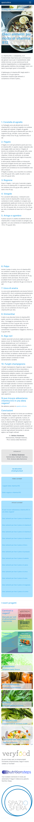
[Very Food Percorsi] (16, 753)
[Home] (17, 801)
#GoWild (6, 702)
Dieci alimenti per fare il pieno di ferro (14, 545)
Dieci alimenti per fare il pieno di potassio (16, 552)
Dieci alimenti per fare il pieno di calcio (15, 565)
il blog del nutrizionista (13, 9)
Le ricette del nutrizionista (16, 739)
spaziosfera (6, 2)
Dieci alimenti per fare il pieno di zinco (15, 571)
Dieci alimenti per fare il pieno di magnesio (16, 585)
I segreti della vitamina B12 (11, 486)
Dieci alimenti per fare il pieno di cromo (15, 591)
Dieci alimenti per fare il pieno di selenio (15, 558)
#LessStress (8, 666)
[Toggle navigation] (30, 2)
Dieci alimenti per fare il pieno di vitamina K (16, 538)
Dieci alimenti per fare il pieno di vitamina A (16, 518)
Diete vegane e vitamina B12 (11, 492)
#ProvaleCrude (9, 720)
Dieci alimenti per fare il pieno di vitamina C (16, 532)
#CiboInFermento (10, 684)
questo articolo (21, 406)
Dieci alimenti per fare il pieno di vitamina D (16, 525)
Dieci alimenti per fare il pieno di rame (14, 578)
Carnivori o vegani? (7, 611)
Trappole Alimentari (7, 634)
